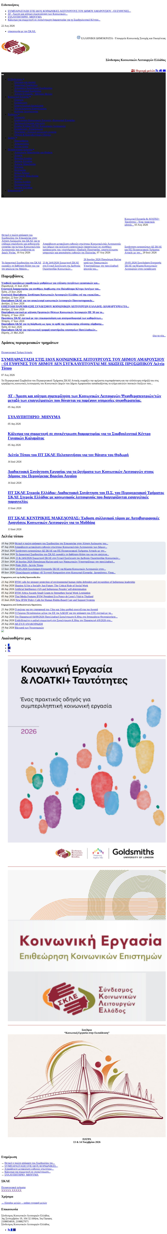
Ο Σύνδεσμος (15, 79)
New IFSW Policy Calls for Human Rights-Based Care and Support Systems (55, 600)
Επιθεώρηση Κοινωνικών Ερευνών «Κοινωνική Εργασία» (44, 120)
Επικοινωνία (14, 190)
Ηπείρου (18, 167)
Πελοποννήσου (22, 184)
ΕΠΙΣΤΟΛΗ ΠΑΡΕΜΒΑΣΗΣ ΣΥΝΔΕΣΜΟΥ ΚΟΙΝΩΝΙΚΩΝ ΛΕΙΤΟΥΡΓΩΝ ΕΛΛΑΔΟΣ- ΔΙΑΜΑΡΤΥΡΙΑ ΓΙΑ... (65, 306)
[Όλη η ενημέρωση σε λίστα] (157, 70)
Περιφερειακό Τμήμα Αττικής (16, 352)
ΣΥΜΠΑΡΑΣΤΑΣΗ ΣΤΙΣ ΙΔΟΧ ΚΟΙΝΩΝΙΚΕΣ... (31, 1166)
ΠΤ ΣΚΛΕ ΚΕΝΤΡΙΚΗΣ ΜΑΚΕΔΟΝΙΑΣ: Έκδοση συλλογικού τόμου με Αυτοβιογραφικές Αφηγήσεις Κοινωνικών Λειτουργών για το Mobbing (83, 520)
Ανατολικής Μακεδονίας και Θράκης (33, 152)
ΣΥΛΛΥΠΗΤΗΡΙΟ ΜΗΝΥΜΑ (25, 16)
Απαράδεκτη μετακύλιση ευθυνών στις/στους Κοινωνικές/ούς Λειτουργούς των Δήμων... (61, 547)
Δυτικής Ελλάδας (23, 161)
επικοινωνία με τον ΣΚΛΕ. (22, 31)
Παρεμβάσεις (21, 140)
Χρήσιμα (13, 114)
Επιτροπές (19, 117)
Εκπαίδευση (20, 102)
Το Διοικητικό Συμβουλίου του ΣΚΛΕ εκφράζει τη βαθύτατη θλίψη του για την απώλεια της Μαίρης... (21, 265)
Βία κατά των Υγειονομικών (29, 627)
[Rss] (9, 1229)
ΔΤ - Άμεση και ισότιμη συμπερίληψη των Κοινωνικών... (38, 14)
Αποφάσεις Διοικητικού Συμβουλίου (33, 88)
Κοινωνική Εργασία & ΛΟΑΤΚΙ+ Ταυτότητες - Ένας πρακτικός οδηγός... (142, 222)
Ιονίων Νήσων (22, 173)
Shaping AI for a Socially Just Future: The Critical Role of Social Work (51, 585)
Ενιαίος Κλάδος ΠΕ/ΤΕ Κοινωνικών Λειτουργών (40, 126)
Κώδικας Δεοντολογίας (26, 111)
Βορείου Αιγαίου (23, 158)
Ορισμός (18, 99)
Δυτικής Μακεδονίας (25, 164)
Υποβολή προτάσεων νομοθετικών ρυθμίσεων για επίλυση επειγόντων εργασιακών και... (50, 283)
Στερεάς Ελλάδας (23, 187)
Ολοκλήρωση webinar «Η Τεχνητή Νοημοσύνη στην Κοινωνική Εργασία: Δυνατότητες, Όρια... (65, 572)
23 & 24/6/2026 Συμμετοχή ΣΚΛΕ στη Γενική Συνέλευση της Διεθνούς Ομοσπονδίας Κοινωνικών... (61, 265)
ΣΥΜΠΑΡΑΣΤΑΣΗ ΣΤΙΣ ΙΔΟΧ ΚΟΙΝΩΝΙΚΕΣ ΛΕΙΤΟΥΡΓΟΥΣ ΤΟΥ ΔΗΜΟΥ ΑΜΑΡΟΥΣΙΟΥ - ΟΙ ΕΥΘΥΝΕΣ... (69, 11)
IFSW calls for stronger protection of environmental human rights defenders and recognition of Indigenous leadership (75, 582)
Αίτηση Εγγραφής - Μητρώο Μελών (33, 94)
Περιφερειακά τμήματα (20, 149)
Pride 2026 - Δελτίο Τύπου (29, 565)
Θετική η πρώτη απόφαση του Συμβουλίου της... (30, 1163)
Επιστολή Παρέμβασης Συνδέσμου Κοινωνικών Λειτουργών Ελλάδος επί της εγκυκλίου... (50, 294)
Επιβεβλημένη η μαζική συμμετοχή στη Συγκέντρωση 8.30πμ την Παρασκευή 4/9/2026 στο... (63, 620)
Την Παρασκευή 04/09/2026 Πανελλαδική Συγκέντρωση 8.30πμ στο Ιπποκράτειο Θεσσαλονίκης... (66, 616)
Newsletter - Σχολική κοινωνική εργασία (35, 132)
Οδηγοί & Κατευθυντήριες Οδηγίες (32, 134)
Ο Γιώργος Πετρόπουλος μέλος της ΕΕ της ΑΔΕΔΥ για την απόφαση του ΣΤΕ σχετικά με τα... (64, 613)
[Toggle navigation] (2, 74)
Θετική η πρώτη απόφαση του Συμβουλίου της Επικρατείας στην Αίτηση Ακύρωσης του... (61, 543)
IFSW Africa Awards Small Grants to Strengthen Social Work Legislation (52, 592)
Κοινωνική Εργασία (18, 96)
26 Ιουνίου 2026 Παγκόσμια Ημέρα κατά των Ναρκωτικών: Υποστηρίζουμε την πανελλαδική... (65, 561)
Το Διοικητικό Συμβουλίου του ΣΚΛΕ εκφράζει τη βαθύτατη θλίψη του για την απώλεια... (62, 554)
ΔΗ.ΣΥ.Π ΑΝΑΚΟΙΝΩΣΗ (29, 624)
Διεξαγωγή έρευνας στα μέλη (29, 123)
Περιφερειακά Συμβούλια (27, 91)
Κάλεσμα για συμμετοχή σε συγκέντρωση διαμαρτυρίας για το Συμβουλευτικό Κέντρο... (54, 19)
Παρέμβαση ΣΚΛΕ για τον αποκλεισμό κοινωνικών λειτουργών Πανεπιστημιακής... (47, 300)
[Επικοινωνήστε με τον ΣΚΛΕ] (164, 70)
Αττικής (18, 155)
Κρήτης (18, 178)
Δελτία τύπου (21, 146)
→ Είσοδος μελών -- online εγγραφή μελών (24, 1202)
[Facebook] (12, 1229)
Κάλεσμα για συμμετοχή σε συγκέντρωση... (28, 1171)
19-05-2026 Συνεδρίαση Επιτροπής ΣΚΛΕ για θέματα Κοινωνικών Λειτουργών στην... (60, 569)
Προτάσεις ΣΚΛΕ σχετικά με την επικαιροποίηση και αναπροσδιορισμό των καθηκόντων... (52, 318)
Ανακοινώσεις (21, 143)
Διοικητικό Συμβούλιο (26, 85)
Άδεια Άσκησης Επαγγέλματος (30, 108)
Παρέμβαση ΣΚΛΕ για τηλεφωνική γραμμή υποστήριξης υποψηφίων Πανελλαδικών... (49, 329)
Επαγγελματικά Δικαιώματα (28, 105)
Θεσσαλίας (20, 170)
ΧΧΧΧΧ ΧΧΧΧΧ (11, 1190)
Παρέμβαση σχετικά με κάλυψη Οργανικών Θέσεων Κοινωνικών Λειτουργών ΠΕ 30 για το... (52, 312)
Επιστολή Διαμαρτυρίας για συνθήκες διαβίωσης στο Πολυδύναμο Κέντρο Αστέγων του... (50, 288)
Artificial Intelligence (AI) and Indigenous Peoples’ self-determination (50, 589)
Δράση (11, 137)
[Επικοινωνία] (14, 1229)
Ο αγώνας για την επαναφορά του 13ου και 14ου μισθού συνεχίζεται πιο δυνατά (56, 609)
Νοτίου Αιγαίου (22, 181)
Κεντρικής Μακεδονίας (26, 175)
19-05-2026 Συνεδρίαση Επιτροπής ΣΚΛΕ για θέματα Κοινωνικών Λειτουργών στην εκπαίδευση (143, 265)
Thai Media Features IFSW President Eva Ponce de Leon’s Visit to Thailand (54, 596)
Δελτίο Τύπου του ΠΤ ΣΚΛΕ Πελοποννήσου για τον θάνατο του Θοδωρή (68, 455)
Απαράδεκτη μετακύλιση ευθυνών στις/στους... (29, 1169)
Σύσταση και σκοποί (25, 82)
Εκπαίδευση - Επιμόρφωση (28, 129)
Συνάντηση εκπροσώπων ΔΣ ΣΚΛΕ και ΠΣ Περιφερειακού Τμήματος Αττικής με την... (143, 249)
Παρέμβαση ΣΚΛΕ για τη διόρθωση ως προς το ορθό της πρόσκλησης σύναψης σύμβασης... (52, 324)
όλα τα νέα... (159, 335)
